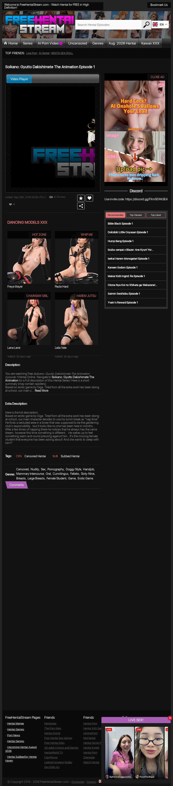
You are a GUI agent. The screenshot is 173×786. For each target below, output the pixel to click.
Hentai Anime (52, 733)
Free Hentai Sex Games (58, 738)
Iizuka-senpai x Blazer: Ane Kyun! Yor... (130, 249)
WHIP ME (87, 234)
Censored (22, 469)
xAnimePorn (90, 733)
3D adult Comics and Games (61, 747)
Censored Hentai (35, 456)
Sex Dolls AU (51, 767)
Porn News (13, 735)
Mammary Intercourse (30, 473)
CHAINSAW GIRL (37, 296)
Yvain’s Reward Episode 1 (123, 302)
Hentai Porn (90, 723)
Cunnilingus (60, 473)
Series (27, 43)
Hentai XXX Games (94, 728)
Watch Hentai (91, 762)
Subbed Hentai (70, 456)
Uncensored (77, 43)
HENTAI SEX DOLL (62, 53)
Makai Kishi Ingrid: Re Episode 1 (126, 276)
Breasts (21, 478)
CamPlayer (51, 757)
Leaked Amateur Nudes (58, 762)
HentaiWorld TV (53, 752)
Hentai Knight (91, 747)
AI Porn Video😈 (50, 43)
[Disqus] (52, 541)
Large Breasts (36, 478)
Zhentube (89, 757)
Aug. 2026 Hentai (122, 43)
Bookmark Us (159, 5)
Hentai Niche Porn (94, 742)
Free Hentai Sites (54, 742)
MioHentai (89, 738)
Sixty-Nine (87, 473)
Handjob (88, 469)
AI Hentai (44, 53)
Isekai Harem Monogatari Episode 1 (128, 258)
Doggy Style (73, 469)
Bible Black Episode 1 (120, 223)
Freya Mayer (15, 286)
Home (13, 43)
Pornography (55, 469)
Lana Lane (13, 347)
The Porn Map (52, 728)
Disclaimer (78, 781)
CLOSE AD (157, 77)
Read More (41, 390)
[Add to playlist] (81, 198)
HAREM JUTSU (86, 296)
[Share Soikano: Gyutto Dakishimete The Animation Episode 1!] (81, 206)
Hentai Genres (15, 741)
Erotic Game (85, 478)
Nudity (35, 469)
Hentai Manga (15, 723)
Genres (97, 43)
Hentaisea (50, 723)
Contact (91, 781)
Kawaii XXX (150, 43)
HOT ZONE (39, 234)
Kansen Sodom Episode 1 (123, 267)
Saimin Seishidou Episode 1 (124, 293)
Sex (43, 469)
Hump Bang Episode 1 (121, 241)
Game (72, 478)
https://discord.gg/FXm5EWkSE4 (146, 199)
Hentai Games (15, 729)
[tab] (19, 79)
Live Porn (31, 53)
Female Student (56, 478)
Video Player (19, 79)
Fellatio (74, 473)
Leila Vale (60, 347)
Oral (48, 473)
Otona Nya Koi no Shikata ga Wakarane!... (132, 285)
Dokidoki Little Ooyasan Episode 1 (128, 232)
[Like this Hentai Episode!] (89, 198)
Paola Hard (61, 286)
